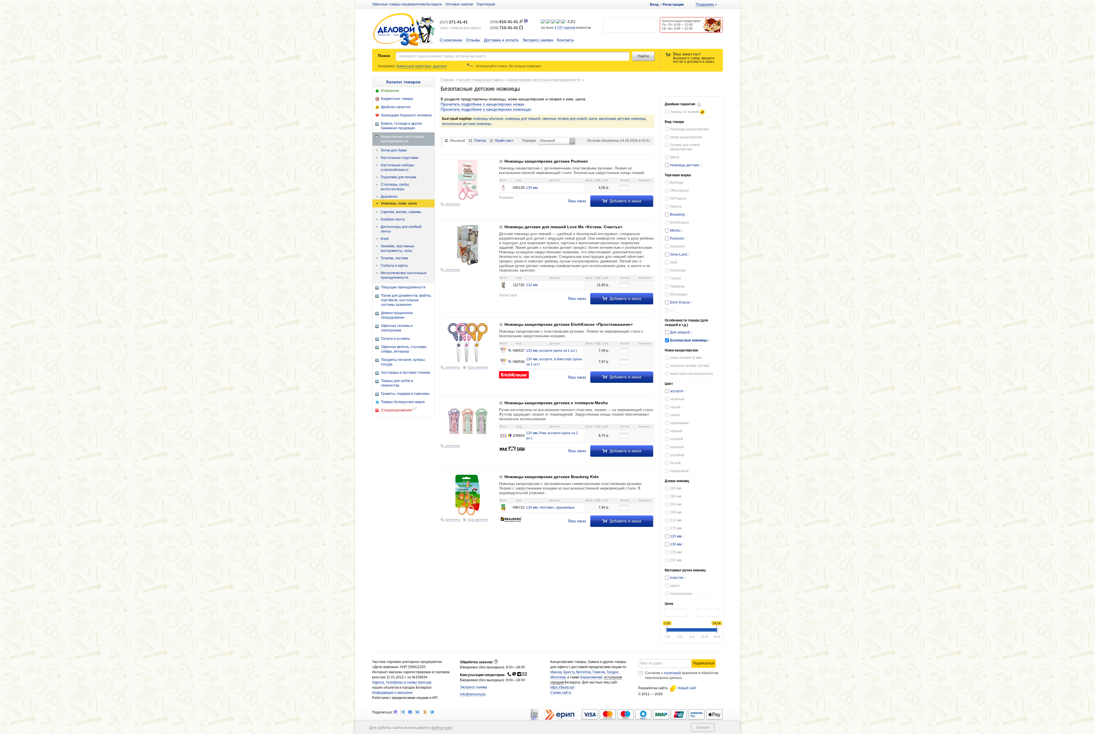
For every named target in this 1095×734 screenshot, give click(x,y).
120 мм (677, 536)
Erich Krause (681, 302)
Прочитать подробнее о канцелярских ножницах (486, 109)
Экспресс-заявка (537, 40)
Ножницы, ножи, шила (399, 203)
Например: (387, 66)
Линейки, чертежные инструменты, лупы (397, 248)
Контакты (565, 40)
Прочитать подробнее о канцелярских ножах (482, 104)
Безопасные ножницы (689, 340)
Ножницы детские (685, 165)
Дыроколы (389, 197)
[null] (395, 712)
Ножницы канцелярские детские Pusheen (546, 161)
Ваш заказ (577, 201)
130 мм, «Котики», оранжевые (550, 507)
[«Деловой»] (404, 30)
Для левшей (680, 332)
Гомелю (599, 672)
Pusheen (678, 238)
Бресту (569, 672)
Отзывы (473, 40)
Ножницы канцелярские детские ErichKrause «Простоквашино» (568, 324)
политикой (672, 673)
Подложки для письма (398, 177)
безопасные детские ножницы (466, 124)
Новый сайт (687, 688)
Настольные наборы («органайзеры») (397, 167)
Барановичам (591, 677)
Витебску (583, 672)
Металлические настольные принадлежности (404, 275)
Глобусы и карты (394, 266)
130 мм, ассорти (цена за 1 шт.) (551, 351)
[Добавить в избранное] (501, 161)
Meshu (676, 230)
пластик (678, 578)
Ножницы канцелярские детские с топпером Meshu (556, 403)
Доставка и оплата (501, 40)
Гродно (613, 672)
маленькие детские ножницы (622, 119)
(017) (454, 22)
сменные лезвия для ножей (564, 119)
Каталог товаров (403, 82)
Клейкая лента (393, 219)
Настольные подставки (399, 158)
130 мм (677, 544)
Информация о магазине (392, 693)
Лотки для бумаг (394, 150)
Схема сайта (560, 693)
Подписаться (703, 663)
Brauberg (678, 215)
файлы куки (441, 727)
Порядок (529, 141)
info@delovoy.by (473, 694)
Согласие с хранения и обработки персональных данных (681, 675)
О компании (451, 40)
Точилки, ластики (394, 258)
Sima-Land (680, 254)
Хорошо (702, 727)
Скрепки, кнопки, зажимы (401, 212)
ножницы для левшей (522, 119)
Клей (385, 239)
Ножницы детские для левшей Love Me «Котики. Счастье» (563, 227)
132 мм (532, 285)
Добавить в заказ (625, 201)
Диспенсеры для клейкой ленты (401, 229)
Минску (556, 672)
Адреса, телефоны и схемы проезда (401, 682)
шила (593, 119)
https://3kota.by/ (562, 687)
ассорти (678, 391)
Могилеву (557, 677)
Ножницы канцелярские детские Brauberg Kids (551, 476)
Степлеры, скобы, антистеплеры (395, 187)
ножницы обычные (488, 119)
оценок (564, 28)
